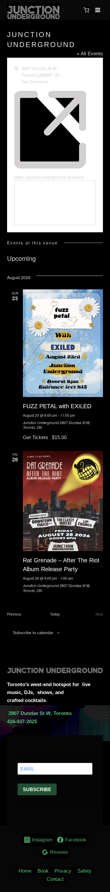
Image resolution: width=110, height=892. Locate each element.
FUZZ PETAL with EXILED (57, 406)
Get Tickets (36, 437)
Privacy (63, 871)
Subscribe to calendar (33, 632)
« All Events (90, 53)
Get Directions (35, 81)
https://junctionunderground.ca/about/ (49, 177)
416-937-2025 (22, 721)
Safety (84, 871)
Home (24, 871)
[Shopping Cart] (86, 10)
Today (55, 614)
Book (43, 871)
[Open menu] (97, 10)
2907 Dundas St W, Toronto (39, 713)
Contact (55, 879)
